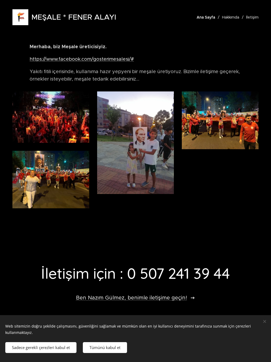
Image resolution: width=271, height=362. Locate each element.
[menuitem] (207, 17)
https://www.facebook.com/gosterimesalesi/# (82, 59)
